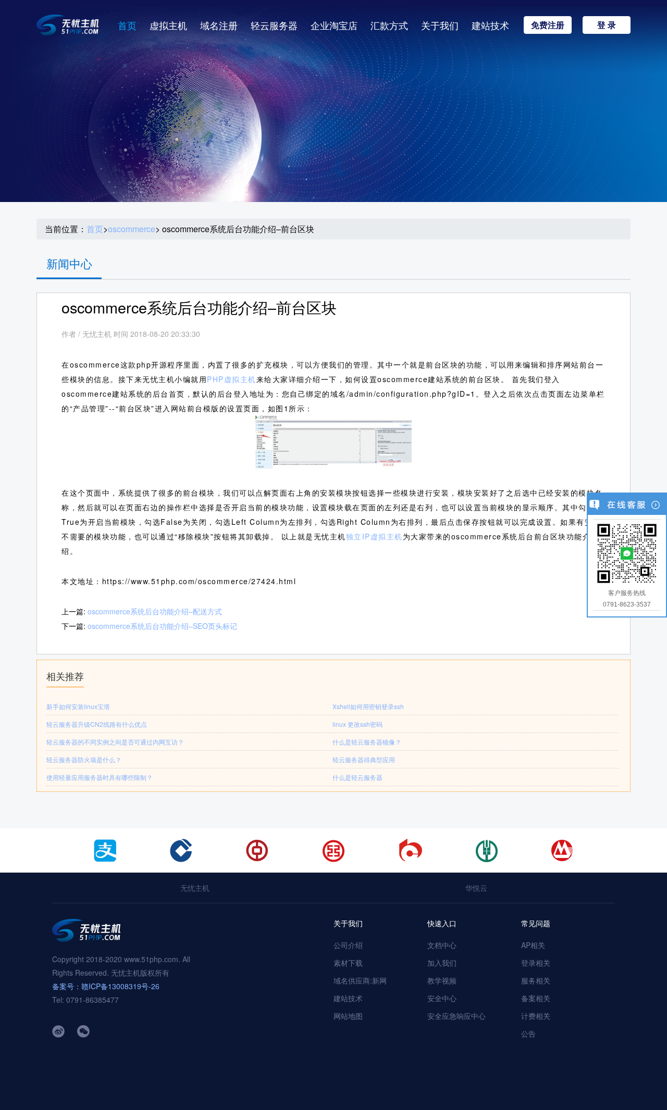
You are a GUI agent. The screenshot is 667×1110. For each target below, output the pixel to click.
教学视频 (441, 980)
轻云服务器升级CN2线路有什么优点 (96, 724)
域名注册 (219, 25)
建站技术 (490, 25)
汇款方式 (389, 25)
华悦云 (476, 887)
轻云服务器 (274, 25)
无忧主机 (194, 887)
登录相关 (535, 962)
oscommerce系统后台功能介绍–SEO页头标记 (162, 626)
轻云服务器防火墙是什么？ (83, 759)
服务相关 (535, 980)
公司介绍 (348, 945)
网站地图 (348, 1015)
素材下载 (348, 962)
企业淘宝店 (334, 25)
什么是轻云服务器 (357, 777)
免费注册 (547, 25)
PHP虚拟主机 (231, 379)
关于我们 (440, 25)
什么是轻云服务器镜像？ (366, 741)
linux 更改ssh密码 (357, 724)
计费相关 (535, 1015)
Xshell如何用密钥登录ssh (368, 706)
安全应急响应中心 (456, 1015)
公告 (528, 1033)
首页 (127, 25)
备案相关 (535, 998)
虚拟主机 (168, 25)
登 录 (606, 25)
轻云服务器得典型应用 (363, 759)
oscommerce (131, 229)
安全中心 (441, 998)
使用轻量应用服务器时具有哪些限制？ (99, 777)
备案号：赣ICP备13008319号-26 (105, 986)
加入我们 (441, 962)
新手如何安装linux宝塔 (78, 706)
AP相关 (533, 945)
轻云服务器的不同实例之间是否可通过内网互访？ (115, 741)
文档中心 (441, 945)
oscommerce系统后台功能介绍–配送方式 (155, 611)
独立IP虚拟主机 (374, 536)
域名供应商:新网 (360, 980)
